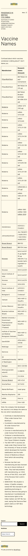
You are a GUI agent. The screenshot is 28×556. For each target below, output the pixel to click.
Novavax (5, 259)
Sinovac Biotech (7, 380)
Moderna (5, 107)
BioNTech (9, 79)
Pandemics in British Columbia (7, 15)
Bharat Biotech (7, 243)
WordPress (17, 549)
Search (3, 520)
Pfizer (4, 79)
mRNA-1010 (22, 214)
